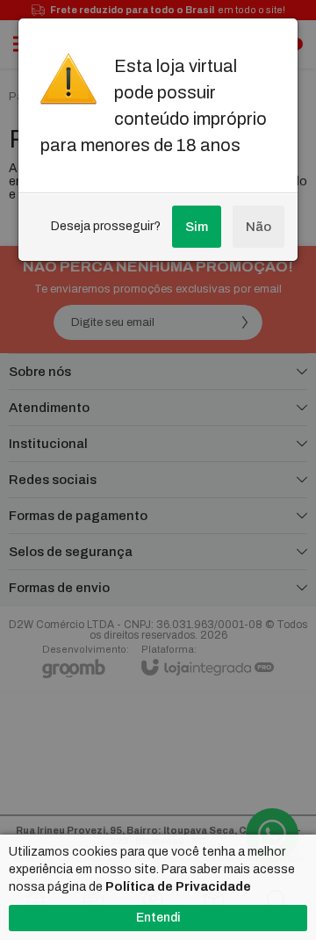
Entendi (158, 917)
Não (258, 227)
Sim (196, 227)
